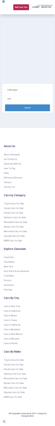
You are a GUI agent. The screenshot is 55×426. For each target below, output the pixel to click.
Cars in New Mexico (13, 334)
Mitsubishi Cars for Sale (15, 222)
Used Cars (9, 257)
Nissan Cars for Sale (14, 226)
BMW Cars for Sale (13, 240)
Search (27, 108)
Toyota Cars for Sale (14, 203)
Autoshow (9, 285)
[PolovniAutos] (45, 7)
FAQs (6, 173)
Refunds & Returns (13, 177)
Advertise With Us (12, 164)
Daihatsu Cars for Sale (15, 217)
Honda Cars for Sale (13, 213)
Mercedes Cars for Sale (15, 231)
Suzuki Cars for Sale (14, 208)
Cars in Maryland (12, 329)
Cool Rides (9, 276)
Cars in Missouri (11, 338)
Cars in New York (12, 306)
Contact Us (9, 187)
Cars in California (12, 311)
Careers (8, 182)
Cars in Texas (10, 320)
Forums (7, 280)
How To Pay (9, 168)
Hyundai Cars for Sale (14, 236)
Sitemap (8, 289)
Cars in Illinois (10, 315)
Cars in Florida (10, 343)
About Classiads (12, 154)
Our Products (10, 159)
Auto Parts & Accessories (16, 271)
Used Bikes (9, 262)
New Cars (8, 266)
